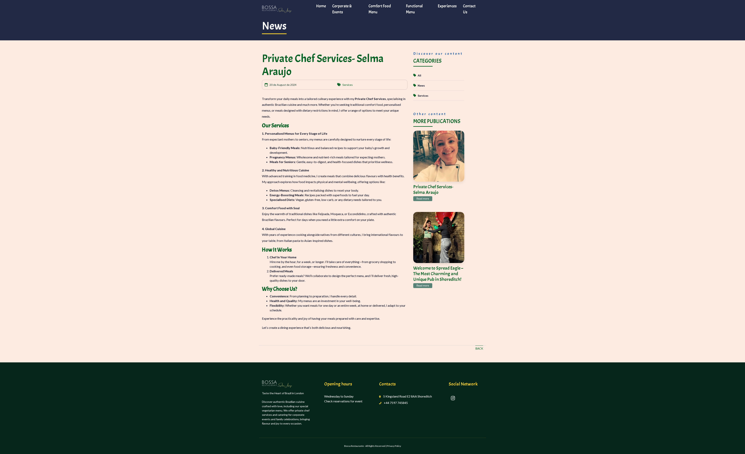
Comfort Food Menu (379, 9)
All (419, 75)
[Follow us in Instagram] (453, 398)
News (421, 85)
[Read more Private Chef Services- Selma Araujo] (438, 156)
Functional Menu (414, 9)
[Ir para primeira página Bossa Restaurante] (286, 9)
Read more (423, 198)
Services (347, 84)
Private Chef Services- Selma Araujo (433, 189)
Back (479, 348)
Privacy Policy (394, 445)
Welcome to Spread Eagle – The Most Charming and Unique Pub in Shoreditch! (438, 273)
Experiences (447, 6)
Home (321, 6)
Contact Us (469, 9)
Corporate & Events (342, 9)
